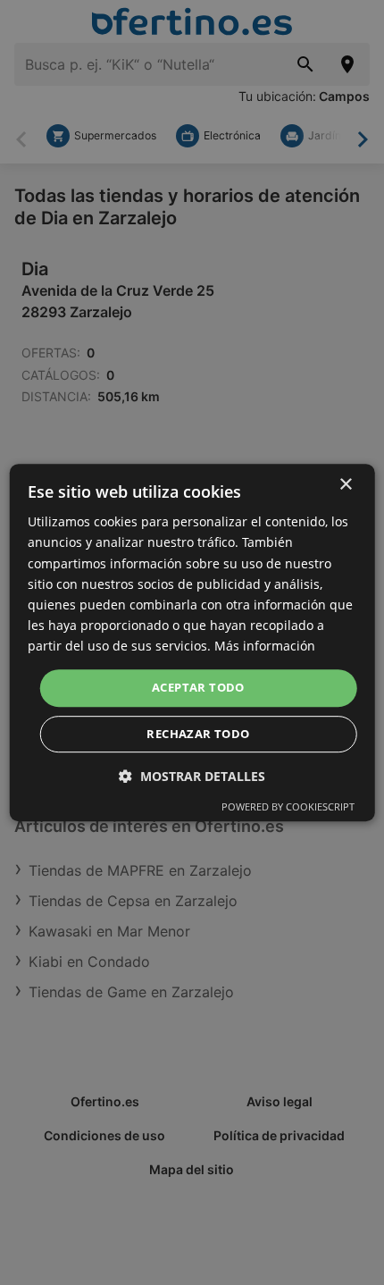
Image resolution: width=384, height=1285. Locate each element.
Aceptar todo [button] (198, 687)
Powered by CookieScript (288, 806)
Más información (264, 645)
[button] (192, 776)
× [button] (345, 484)
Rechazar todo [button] (197, 734)
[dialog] (192, 642)
